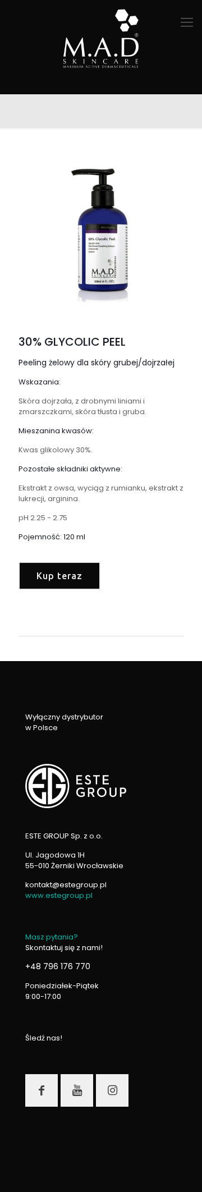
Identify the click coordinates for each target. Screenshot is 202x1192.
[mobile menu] (186, 22)
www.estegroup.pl (59, 895)
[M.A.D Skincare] (101, 39)
